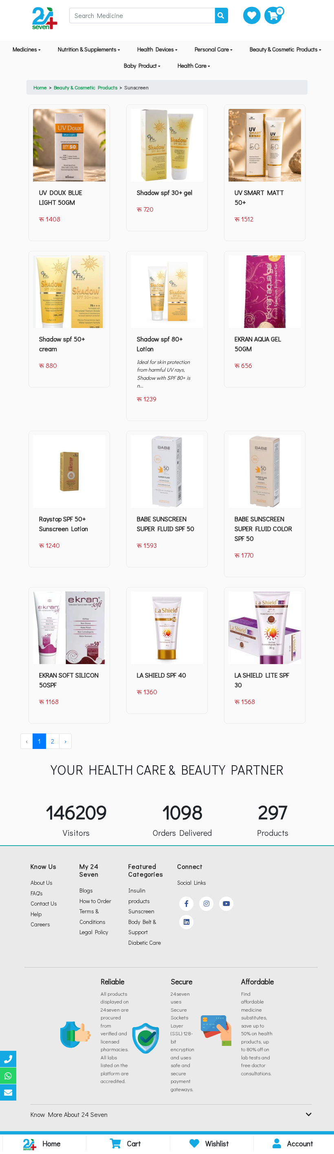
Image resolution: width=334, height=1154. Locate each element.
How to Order (95, 901)
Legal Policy (93, 932)
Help (36, 914)
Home (40, 87)
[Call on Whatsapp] (8, 1076)
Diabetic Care (144, 942)
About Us (42, 882)
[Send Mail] (8, 1092)
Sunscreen (136, 87)
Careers (40, 924)
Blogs (86, 890)
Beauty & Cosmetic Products (85, 87)
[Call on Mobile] (8, 1059)
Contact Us (44, 903)
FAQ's (37, 893)
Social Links (191, 882)
